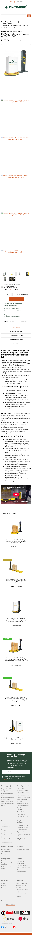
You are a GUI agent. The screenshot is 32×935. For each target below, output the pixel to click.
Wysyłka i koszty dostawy (21, 886)
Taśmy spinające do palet (6, 835)
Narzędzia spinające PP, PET (8, 794)
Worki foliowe (21, 814)
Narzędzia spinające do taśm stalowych (8, 798)
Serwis (3, 806)
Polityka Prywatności (22, 890)
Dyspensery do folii (22, 825)
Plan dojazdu (5, 888)
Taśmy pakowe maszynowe (5, 831)
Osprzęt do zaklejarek (7, 803)
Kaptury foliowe (5, 849)
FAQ (17, 892)
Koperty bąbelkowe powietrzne (22, 809)
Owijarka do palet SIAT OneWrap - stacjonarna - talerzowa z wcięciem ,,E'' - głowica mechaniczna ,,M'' (16, 620)
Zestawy (19, 858)
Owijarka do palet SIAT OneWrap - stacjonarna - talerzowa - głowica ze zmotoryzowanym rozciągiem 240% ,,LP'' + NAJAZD (16, 699)
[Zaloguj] (8, 12)
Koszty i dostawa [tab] (16, 339)
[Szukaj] (3, 16)
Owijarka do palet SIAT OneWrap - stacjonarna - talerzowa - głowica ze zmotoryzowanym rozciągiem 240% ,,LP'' (16, 659)
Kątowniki (20, 846)
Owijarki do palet (6, 789)
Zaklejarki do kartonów (7, 791)
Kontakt (3, 885)
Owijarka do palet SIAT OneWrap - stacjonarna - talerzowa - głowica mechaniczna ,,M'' (16, 541)
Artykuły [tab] (16, 343)
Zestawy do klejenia (22, 865)
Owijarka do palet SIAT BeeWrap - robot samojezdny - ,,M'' (16, 738)
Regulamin (19, 896)
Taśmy (3, 821)
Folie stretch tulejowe (23, 793)
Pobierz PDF (23, 321)
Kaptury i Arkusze (7, 846)
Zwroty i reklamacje (21, 883)
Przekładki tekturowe (23, 795)
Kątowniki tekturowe (23, 849)
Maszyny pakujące (7, 786)
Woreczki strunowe (22, 812)
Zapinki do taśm (21, 832)
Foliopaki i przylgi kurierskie (22, 800)
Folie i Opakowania (23, 786)
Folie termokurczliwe (23, 806)
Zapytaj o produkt (9, 321)
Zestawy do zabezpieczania (21, 870)
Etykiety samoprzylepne (23, 797)
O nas (3, 883)
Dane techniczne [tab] (16, 331)
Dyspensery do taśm (22, 827)
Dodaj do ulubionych (22, 295)
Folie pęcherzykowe (22, 803)
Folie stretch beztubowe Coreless (23, 790)
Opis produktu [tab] (16, 327)
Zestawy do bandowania (20, 862)
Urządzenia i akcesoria (21, 821)
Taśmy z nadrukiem (6, 842)
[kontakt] (16, 12)
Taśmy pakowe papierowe (5, 827)
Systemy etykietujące (7, 801)
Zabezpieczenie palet (23, 816)
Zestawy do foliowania (23, 868)
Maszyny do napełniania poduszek (8, 864)
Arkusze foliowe (5, 852)
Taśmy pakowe (5, 824)
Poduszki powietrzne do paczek (8, 868)
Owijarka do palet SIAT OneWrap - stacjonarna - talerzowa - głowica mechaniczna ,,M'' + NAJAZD (16, 580)
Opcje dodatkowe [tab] (16, 335)
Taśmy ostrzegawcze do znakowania (7, 839)
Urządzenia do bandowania (21, 839)
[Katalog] (12, 12)
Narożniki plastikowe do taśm (23, 835)
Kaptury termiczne (6, 854)
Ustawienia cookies (21, 894)
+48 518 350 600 (19, 1)
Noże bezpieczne (22, 830)
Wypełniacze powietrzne (5, 859)
